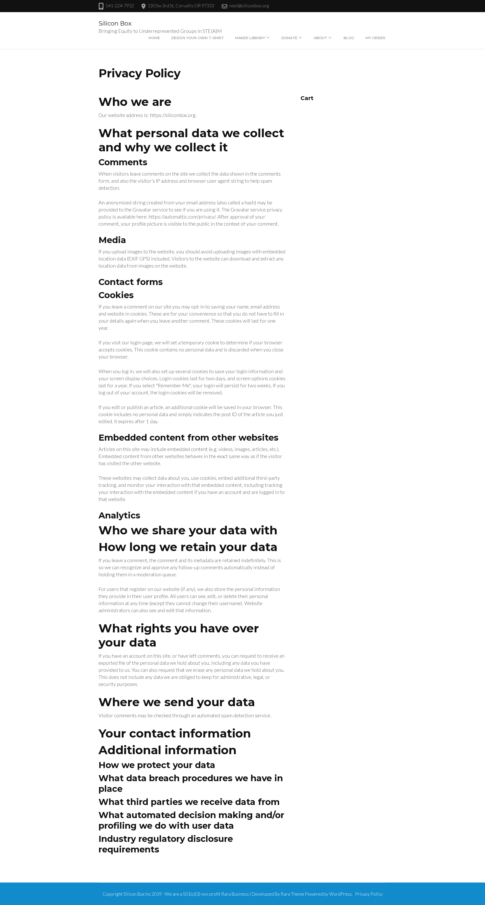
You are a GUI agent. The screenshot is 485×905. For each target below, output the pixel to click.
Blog (349, 38)
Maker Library (250, 38)
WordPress (340, 894)
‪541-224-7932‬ (120, 5)
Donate (289, 38)
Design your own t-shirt (197, 38)
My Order (375, 38)
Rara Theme (292, 894)
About (320, 38)
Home (154, 38)
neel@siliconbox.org (249, 5)
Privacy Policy (369, 894)
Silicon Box (115, 23)
